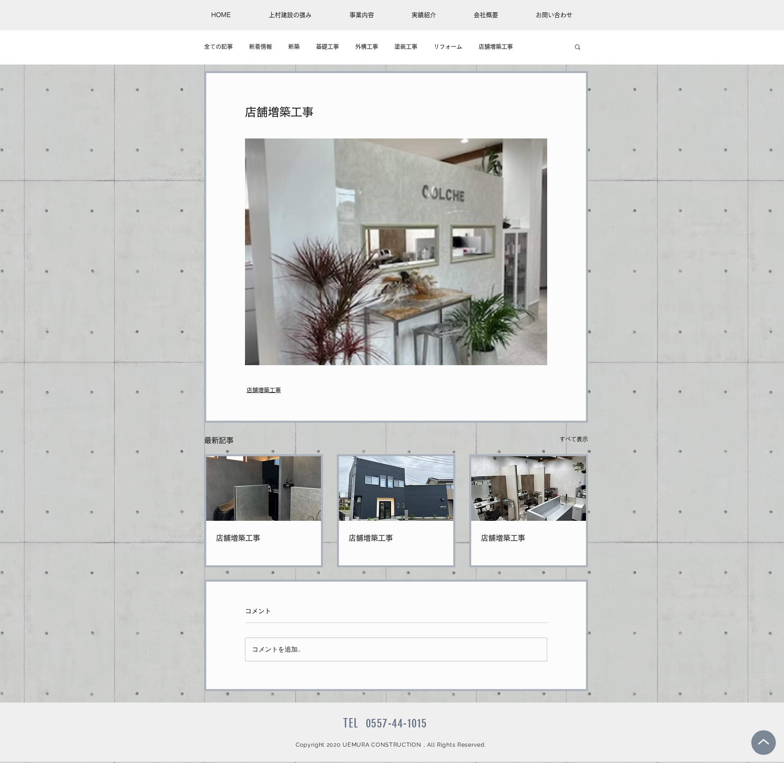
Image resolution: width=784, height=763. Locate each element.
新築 (294, 46)
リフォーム (448, 46)
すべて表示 (573, 439)
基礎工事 (327, 46)
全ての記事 (218, 46)
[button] (577, 46)
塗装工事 (405, 46)
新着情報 (260, 46)
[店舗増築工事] (263, 488)
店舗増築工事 (496, 46)
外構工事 (366, 46)
